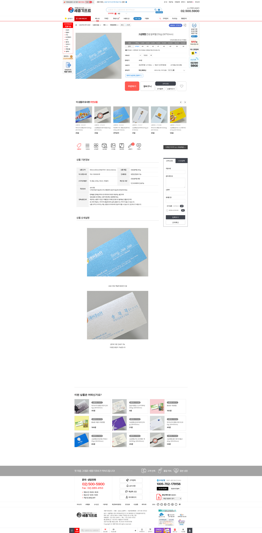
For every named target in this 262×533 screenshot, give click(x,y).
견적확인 (175, 222)
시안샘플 (135, 504)
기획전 (106, 18)
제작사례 (144, 504)
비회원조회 (177, 2)
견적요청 (165, 83)
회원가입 (171, 2)
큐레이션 (116, 18)
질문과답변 (190, 2)
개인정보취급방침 (116, 504)
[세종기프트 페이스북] (165, 504)
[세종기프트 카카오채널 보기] (179, 504)
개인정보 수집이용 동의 (173, 210)
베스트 (97, 19)
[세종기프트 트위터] (168, 504)
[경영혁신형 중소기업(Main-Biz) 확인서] (182, 515)
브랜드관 (126, 18)
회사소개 (197, 2)
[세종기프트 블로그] (157, 504)
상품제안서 (171, 89)
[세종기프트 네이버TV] (161, 504)
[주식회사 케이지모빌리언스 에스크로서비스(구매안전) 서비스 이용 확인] (181, 522)
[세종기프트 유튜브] (175, 504)
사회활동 (87, 504)
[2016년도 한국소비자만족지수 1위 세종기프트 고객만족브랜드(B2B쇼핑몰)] (167, 510)
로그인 (165, 2)
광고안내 (127, 504)
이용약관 (105, 504)
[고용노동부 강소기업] (171, 515)
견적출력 (160, 89)
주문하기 (132, 86)
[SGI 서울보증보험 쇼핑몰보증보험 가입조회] (166, 522)
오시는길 (96, 504)
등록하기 (175, 217)
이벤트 (147, 18)
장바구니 (183, 2)
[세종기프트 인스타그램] (172, 504)
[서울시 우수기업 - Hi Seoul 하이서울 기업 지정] (161, 515)
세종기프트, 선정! (111, 2)
